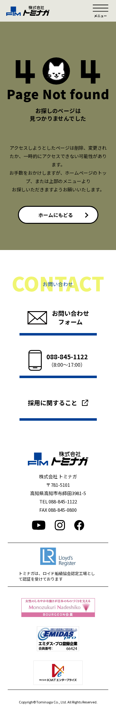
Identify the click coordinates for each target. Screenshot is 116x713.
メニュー (100, 11)
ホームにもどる (55, 215)
